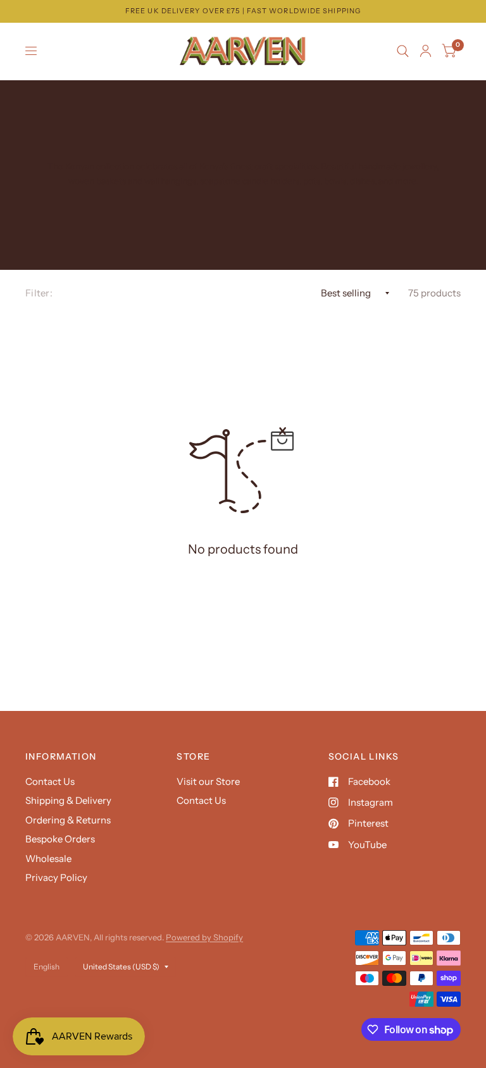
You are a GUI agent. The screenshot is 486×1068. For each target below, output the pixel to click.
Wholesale (48, 859)
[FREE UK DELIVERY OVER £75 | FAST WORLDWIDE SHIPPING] (243, 11)
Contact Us (50, 781)
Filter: (39, 293)
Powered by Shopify (204, 937)
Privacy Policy (56, 877)
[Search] (402, 51)
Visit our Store (208, 781)
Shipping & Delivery (68, 800)
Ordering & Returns (68, 820)
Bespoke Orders (60, 839)
